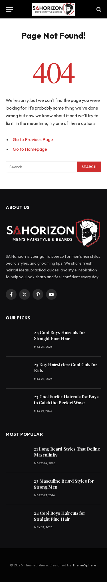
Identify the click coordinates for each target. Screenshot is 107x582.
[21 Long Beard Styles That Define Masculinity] (17, 456)
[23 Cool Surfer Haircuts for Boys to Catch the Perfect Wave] (17, 404)
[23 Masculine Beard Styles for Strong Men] (17, 489)
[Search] (98, 9)
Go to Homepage (30, 149)
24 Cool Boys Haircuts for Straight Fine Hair (59, 335)
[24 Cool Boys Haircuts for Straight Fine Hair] (17, 340)
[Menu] (9, 9)
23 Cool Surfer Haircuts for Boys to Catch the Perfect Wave (66, 399)
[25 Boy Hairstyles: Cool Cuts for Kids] (17, 372)
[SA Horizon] (53, 9)
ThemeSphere (84, 565)
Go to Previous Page (33, 139)
